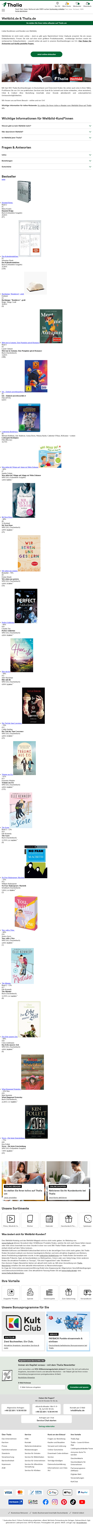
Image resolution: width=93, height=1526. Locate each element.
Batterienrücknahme (33, 1446)
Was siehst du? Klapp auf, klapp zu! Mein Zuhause (20, 467)
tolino (4, 155)
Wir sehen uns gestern (10, 571)
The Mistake (6, 983)
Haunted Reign (7, 203)
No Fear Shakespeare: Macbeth (13, 878)
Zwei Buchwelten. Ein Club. (23, 1331)
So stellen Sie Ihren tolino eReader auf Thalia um (46, 23)
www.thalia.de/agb (69, 1270)
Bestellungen (7, 160)
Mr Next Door (7, 517)
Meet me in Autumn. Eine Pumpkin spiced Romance (21, 343)
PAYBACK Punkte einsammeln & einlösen (68, 1331)
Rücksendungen (31, 1449)
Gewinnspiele (49, 1293)
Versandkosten (81, 1522)
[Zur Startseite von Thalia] (13, 4)
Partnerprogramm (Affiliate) (78, 1469)
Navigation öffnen (3, 10)
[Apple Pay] (67, 1493)
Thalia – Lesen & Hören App (80, 1443)
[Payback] (15, 1502)
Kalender (49, 1220)
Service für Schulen (32, 1453)
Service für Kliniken (32, 1470)
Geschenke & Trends (69, 1220)
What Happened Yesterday (11, 1089)
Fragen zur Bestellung (56, 1439)
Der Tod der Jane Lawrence (12, 723)
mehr (3, 179)
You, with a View (8, 930)
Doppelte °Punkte (11, 1293)
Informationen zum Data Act (57, 1469)
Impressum (6, 1464)
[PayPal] (82, 1493)
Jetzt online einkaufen (46, 54)
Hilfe (27, 1439)
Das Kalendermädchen (10, 256)
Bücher (30, 1220)
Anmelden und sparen (79, 1387)
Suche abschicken (21, 11)
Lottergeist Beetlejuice (10, 432)
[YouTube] (82, 1502)
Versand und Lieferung (57, 1446)
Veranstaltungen (77, 1478)
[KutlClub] (33, 1502)
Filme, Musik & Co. (11, 1220)
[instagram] (55, 1502)
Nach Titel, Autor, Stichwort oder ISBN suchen (32, 9)
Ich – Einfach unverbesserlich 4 (13, 392)
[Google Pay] (52, 1493)
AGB (3, 1468)
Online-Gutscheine (55, 1449)
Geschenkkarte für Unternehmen (78, 1463)
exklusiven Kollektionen (49, 1255)
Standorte (6, 1453)
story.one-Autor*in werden (78, 1453)
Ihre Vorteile (76, 1434)
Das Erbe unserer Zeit (10, 1037)
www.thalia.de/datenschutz (13, 1273)
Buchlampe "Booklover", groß (13, 294)
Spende (30, 1293)
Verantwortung (8, 1457)
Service (28, 1434)
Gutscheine (6, 166)
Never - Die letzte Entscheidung (13, 1138)
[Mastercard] (20, 1493)
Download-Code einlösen (58, 1453)
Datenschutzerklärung (57, 1464)
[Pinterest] (64, 1502)
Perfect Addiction (8, 622)
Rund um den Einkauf (56, 1434)
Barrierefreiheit (8, 1460)
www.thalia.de (7, 1243)
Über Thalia (6, 1434)
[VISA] (8, 1493)
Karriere (5, 1442)
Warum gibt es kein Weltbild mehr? (16, 126)
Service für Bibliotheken (34, 1457)
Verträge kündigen (55, 1460)
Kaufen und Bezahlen (56, 1442)
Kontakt (28, 1442)
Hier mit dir (6, 672)
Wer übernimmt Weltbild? (12, 131)
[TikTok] (73, 1502)
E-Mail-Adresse (24, 1382)
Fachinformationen (9, 1449)
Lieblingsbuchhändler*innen (81, 1448)
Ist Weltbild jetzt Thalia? (12, 137)
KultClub (74, 1481)
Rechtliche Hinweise (26, 1377)
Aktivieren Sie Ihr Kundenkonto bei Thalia (68, 1181)
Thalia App (75, 1439)
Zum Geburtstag (69, 1293)
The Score (6, 827)
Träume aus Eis (7, 774)
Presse (4, 1446)
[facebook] (46, 1502)
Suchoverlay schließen (57, 9)
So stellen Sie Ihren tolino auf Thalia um (23, 1181)
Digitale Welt (76, 1474)
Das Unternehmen (9, 1439)
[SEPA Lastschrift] (36, 1493)
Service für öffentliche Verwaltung (34, 1465)
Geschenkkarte (77, 1458)
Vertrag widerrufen (47, 1426)
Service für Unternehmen (35, 1460)
